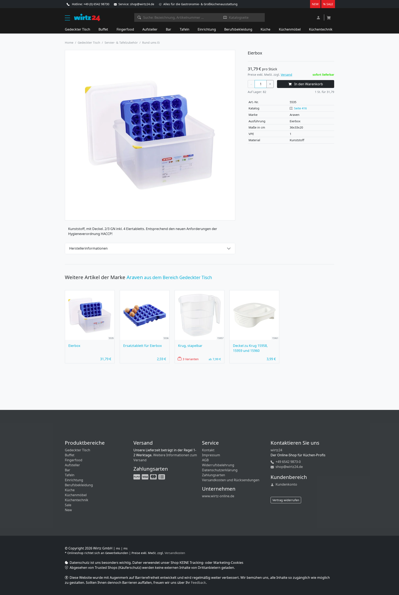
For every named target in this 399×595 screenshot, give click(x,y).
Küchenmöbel (290, 29)
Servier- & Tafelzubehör (121, 43)
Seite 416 (300, 108)
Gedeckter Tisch (77, 29)
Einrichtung (207, 29)
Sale (68, 505)
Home (69, 43)
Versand (286, 75)
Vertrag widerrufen (285, 500)
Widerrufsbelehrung (218, 465)
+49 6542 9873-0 (288, 461)
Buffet (103, 29)
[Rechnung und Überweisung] (162, 476)
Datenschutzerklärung (220, 470)
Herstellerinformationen (88, 248)
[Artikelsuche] (139, 17)
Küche (265, 29)
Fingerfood (125, 29)
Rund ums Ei (151, 43)
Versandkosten (175, 553)
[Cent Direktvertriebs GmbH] (87, 17)
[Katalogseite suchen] (225, 17)
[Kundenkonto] (319, 17)
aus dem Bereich (169, 277)
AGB (205, 460)
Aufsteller (150, 29)
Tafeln (184, 29)
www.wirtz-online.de (218, 496)
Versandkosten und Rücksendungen (230, 480)
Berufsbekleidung (238, 29)
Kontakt (208, 450)
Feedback (198, 582)
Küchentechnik (320, 29)
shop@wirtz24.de (289, 466)
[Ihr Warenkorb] (328, 16)
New (68, 510)
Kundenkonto (286, 484)
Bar (168, 29)
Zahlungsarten (213, 475)
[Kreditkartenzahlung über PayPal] (145, 476)
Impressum (211, 455)
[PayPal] (137, 476)
